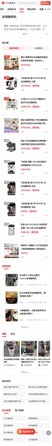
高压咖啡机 (8, 425)
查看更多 (24, 327)
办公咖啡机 (8, 418)
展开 (25, 34)
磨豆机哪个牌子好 (11, 387)
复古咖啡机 (8, 432)
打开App (45, 3)
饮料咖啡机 (33, 425)
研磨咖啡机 (33, 418)
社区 (21, 9)
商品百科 (31, 9)
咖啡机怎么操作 (10, 394)
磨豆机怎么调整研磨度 (37, 387)
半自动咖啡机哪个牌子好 (14, 401)
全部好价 (11, 9)
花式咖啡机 (33, 432)
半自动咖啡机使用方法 (37, 394)
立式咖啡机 (33, 439)
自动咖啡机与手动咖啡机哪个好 (39, 401)
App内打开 (28, 431)
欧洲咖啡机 (8, 439)
